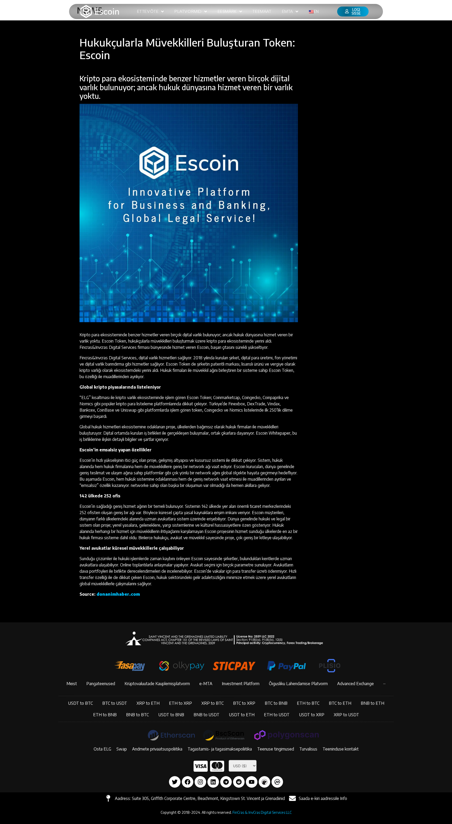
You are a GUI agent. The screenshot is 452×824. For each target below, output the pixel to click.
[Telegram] (226, 782)
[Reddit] (239, 782)
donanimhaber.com (118, 594)
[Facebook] (187, 782)
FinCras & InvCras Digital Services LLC (262, 812)
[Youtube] (251, 782)
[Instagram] (200, 782)
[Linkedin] (213, 782)
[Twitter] (174, 782)
